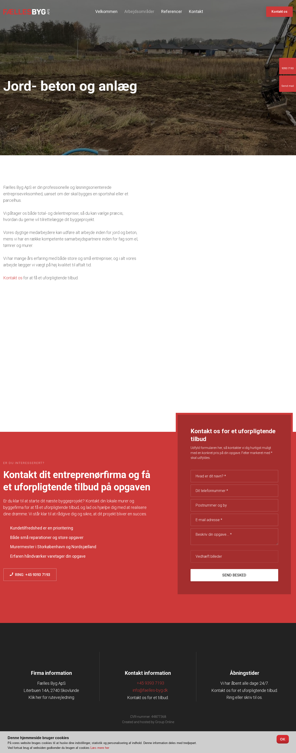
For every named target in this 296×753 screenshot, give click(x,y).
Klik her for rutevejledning (51, 697)
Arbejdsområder (139, 11)
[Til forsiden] (26, 12)
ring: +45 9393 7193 (31, 575)
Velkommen (106, 11)
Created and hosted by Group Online (148, 722)
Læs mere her (99, 748)
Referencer (171, 11)
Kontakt (196, 11)
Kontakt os (12, 277)
